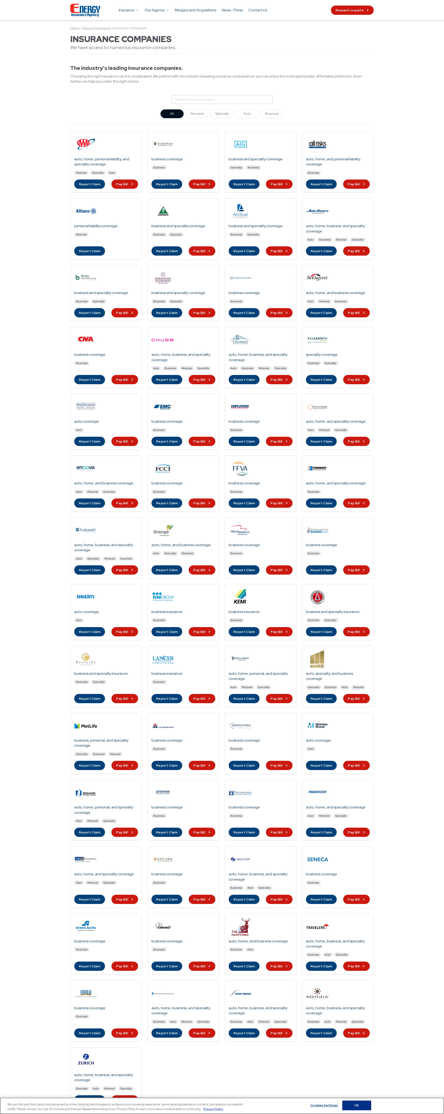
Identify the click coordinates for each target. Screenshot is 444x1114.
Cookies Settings (324, 1105)
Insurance (127, 10)
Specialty (222, 113)
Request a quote (350, 10)
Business (272, 113)
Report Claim (89, 184)
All (172, 113)
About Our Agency (97, 28)
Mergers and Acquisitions (195, 10)
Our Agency (155, 10)
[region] (222, 1106)
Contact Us (257, 10)
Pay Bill (122, 184)
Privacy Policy (213, 1109)
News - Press (232, 10)
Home (75, 28)
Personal (197, 113)
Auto (247, 113)
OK (356, 1105)
